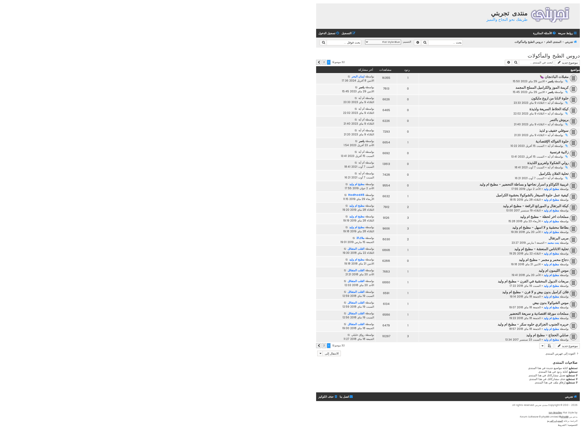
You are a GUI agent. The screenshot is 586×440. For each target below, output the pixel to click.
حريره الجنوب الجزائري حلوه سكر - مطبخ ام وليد (533, 324)
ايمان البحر (358, 76)
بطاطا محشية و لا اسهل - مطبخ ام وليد (540, 227)
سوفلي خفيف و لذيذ (554, 130)
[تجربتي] (553, 14)
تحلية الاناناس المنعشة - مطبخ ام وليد (541, 249)
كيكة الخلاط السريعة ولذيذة (549, 109)
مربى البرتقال (559, 238)
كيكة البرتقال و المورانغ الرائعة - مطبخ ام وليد (536, 206)
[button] (318, 62)
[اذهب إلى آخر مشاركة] (349, 76)
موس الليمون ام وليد (554, 270)
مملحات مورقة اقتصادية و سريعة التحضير (539, 313)
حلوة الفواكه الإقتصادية (552, 141)
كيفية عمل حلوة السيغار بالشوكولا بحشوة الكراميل (532, 195)
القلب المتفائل (356, 249)
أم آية (550, 103)
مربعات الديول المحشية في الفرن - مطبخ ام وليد (533, 281)
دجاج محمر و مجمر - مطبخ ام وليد (544, 259)
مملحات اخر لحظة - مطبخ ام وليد (544, 216)
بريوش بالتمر (559, 120)
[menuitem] (544, 33)
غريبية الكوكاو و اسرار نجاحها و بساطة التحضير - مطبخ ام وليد (524, 184)
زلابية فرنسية (559, 152)
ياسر (550, 81)
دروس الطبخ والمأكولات (554, 55)
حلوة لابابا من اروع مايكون (550, 98)
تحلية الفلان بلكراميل (554, 173)
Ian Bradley (555, 412)
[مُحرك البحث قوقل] (323, 42)
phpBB (564, 416)
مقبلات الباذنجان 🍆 (554, 76)
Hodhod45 (356, 195)
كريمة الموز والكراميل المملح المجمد (542, 87)
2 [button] (324, 62)
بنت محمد (553, 243)
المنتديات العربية (555, 421)
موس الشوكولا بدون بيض (551, 303)
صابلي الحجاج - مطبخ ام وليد (547, 335)
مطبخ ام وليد (551, 189)
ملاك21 (360, 238)
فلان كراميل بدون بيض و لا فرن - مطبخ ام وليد (535, 292)
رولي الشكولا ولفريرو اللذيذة (548, 163)
